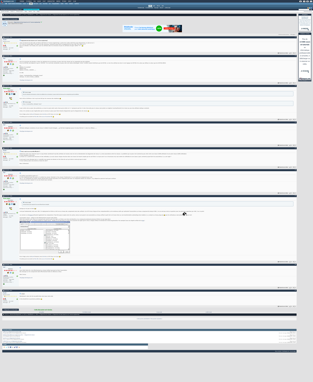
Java (40, 3)
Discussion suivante (156, 319)
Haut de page (293, 351)
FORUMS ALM (141, 7)
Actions (12, 11)
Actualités (41, 312)
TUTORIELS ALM (149, 7)
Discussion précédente (144, 319)
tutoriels (44, 114)
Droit (69, 1)
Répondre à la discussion (11, 19)
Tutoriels (29, 1)
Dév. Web (45, 3)
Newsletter (51, 1)
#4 (295, 122)
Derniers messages (5, 11)
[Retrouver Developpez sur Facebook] (311, 8)
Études (64, 1)
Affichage (292, 34)
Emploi (58, 1)
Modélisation (31, 14)
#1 (295, 37)
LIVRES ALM (167, 7)
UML (163, 5)
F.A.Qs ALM (159, 312)
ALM (31, 3)
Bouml (32, 114)
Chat (44, 1)
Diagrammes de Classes (45, 14)
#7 (295, 195)
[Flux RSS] (308, 8)
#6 (295, 169)
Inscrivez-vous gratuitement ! (31, 9)
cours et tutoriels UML (47, 116)
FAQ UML (36, 116)
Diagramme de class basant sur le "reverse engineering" (27, 22)
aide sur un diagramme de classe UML (12, 332)
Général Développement (16, 14)
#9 (295, 290)
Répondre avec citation (283, 53)
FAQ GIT (161, 7)
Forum (6, 14)
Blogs (39, 1)
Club (74, 1)
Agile (154, 5)
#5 (295, 148)
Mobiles (71, 3)
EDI (50, 3)
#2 (295, 55)
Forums (21, 1)
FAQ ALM (156, 7)
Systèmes (77, 3)
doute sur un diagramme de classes (11, 338)
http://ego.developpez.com (26, 80)
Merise (158, 5)
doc (143, 220)
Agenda (30, 11)
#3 (295, 85)
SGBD (62, 3)
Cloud (24, 3)
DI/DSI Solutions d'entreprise (14, 3)
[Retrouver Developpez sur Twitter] (309, 8)
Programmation (55, 3)
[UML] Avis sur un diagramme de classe (12, 341)
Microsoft (36, 3)
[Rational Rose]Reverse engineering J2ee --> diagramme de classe (19, 335)
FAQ (34, 1)
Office (66, 3)
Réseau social (19, 11)
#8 (295, 264)
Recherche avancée (308, 11)
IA (27, 3)
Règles (38, 11)
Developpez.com (285, 351)
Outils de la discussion (283, 34)
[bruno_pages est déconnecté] (10, 98)
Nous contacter (278, 351)
